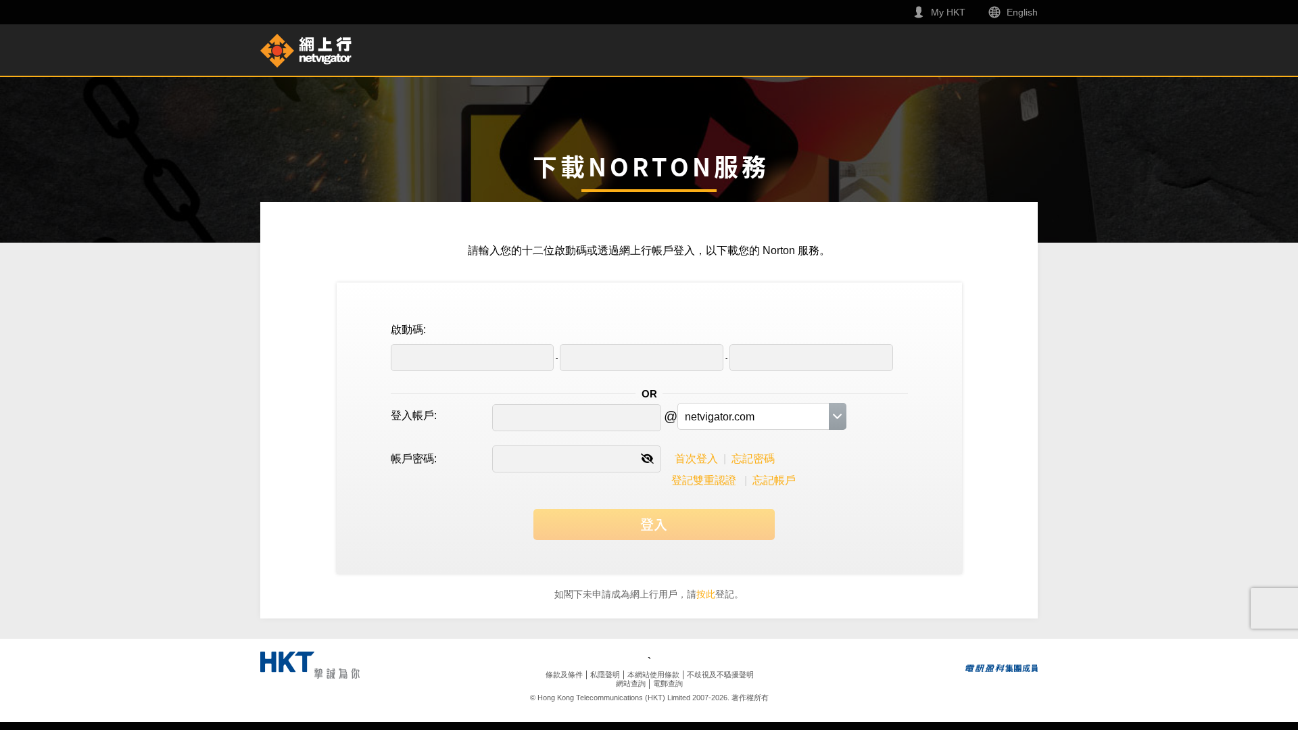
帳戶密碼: (414, 458)
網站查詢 (631, 683)
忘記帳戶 (774, 480)
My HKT (948, 12)
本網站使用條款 (653, 675)
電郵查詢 (668, 683)
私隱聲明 (605, 675)
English (1022, 12)
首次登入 (696, 458)
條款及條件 (564, 675)
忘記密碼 (753, 458)
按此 (705, 594)
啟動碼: (408, 329)
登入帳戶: (414, 415)
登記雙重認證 (703, 480)
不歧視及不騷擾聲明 (720, 675)
